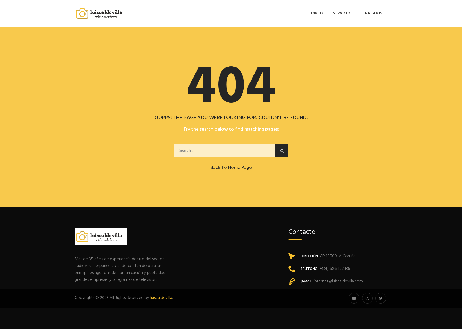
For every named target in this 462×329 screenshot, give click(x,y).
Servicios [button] (343, 13)
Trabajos (372, 13)
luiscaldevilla (161, 297)
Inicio (317, 13)
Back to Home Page (231, 168)
